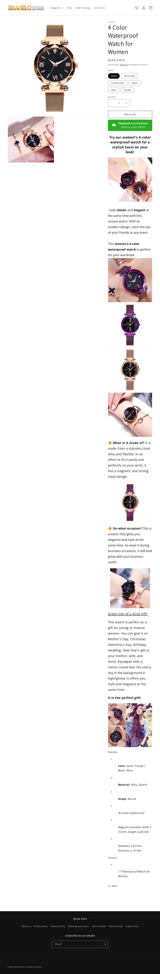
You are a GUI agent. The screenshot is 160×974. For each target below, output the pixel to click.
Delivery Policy (57, 926)
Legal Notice (132, 926)
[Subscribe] (104, 944)
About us (26, 926)
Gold (113, 76)
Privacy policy (41, 926)
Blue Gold (129, 76)
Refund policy (116, 926)
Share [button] (114, 885)
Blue (113, 90)
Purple (127, 90)
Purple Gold (117, 83)
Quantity (112, 97)
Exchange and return (78, 926)
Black (135, 83)
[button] (56, 8)
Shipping (124, 64)
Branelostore (19, 967)
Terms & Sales (99, 926)
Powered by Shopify (33, 967)
